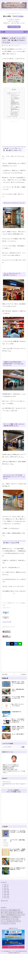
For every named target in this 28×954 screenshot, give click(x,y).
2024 (5, 888)
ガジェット (4, 921)
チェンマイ (4, 914)
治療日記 (4, 917)
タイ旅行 (19, 912)
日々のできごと (17, 45)
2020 (5, 894)
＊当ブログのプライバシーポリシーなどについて (14, 784)
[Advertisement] (14, 132)
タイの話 (4, 923)
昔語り (11, 921)
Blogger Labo (16, 952)
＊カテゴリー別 (4, 903)
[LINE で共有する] (20, 644)
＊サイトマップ (6, 782)
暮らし (3, 912)
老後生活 (16, 910)
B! (16, 644)
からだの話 (11, 923)
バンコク (4, 919)
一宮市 (12, 45)
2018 (5, 897)
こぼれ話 (11, 912)
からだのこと (20, 914)
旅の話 (17, 917)
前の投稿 (5, 674)
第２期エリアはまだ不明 (12, 116)
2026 (5, 885)
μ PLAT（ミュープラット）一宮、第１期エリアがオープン (14, 93)
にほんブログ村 (6, 622)
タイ (11, 917)
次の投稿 (23, 674)
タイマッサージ (13, 919)
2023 (5, 889)
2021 (5, 893)
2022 (5, 891)
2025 (5, 886)
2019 (5, 896)
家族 (12, 914)
